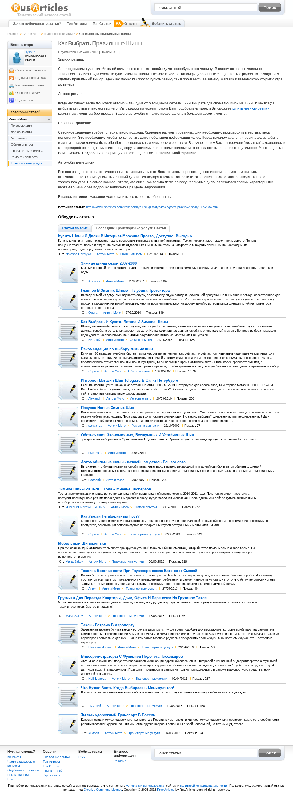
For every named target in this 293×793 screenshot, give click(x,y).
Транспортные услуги (59, 33)
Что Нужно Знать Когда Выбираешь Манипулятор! (127, 688)
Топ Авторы (77, 24)
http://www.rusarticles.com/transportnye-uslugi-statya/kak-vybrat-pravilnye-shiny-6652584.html (152, 207)
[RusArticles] (39, 11)
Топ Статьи (102, 24)
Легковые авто (140, 398)
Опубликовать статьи (23, 770)
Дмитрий (94, 705)
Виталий (94, 339)
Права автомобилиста (27, 150)
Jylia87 (30, 52)
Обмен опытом (131, 254)
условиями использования (145, 785)
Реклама (120, 761)
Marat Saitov (74, 561)
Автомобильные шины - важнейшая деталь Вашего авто (133, 462)
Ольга (92, 312)
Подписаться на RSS (30, 78)
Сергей (93, 371)
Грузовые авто (21, 125)
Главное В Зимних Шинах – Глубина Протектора (125, 291)
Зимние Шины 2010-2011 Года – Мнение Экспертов (104, 489)
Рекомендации (18, 774)
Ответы (130, 24)
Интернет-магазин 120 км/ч (85, 507)
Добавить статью (166, 24)
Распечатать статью (30, 85)
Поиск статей (52, 770)
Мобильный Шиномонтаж (82, 544)
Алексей (94, 281)
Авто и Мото (31, 33)
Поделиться (24, 100)
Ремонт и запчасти (145, 425)
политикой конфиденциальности (203, 785)
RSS (81, 757)
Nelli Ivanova (97, 678)
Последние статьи (56, 757)
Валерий (94, 480)
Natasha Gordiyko (78, 254)
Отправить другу (27, 92)
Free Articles (166, 789)
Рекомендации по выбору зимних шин (117, 349)
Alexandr (94, 398)
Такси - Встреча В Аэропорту (107, 625)
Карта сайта (51, 775)
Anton (92, 588)
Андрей (93, 733)
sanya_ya (95, 425)
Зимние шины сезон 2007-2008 (109, 263)
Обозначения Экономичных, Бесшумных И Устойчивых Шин (137, 435)
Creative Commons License (103, 789)
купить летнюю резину (250, 108)
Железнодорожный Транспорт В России (118, 715)
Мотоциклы (19, 138)
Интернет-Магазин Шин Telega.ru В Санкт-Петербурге (129, 381)
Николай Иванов (100, 647)
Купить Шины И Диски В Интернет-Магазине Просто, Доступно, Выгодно (125, 236)
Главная (13, 33)
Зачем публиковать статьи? (37, 24)
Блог (10, 779)
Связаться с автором (31, 70)
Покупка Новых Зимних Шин (107, 408)
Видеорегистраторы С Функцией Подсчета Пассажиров (132, 657)
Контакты (14, 757)
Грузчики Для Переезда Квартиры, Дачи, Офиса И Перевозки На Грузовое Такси (132, 598)
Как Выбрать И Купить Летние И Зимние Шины (124, 322)
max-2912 (95, 452)
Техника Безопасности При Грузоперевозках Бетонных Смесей (139, 571)
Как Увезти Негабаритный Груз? (110, 516)
